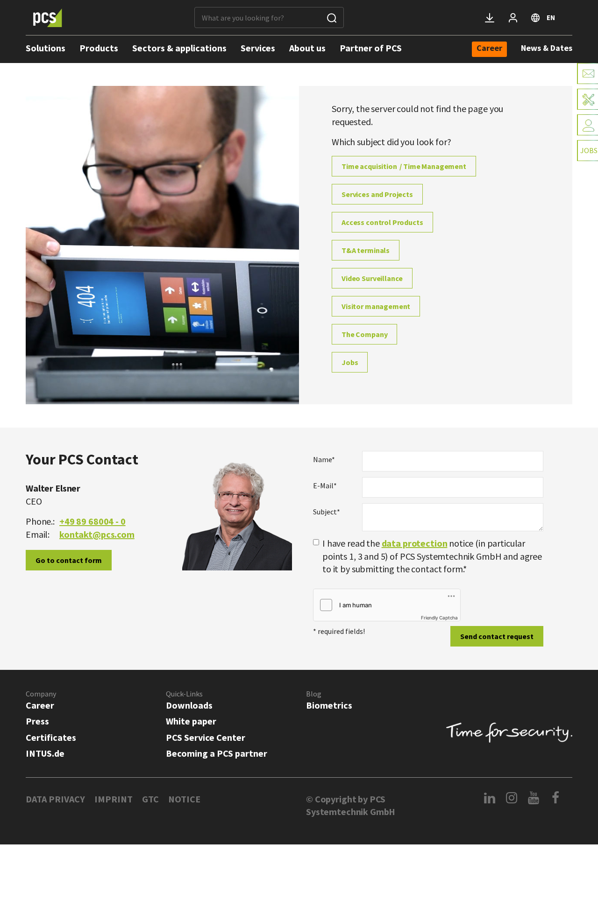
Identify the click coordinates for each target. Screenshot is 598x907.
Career (40, 705)
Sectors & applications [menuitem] (179, 48)
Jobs (350, 362)
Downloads (189, 705)
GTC (150, 799)
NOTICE (184, 799)
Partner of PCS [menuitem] (371, 48)
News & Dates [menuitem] (546, 47)
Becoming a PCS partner (216, 753)
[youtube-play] (534, 797)
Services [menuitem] (258, 48)
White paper (191, 721)
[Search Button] (331, 17)
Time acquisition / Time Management (404, 166)
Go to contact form (69, 560)
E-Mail (325, 485)
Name (324, 459)
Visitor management (376, 306)
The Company (364, 334)
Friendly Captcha (439, 617)
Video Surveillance (372, 278)
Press (37, 721)
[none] (489, 49)
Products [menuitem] (98, 48)
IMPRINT (113, 799)
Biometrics (329, 705)
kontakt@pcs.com (97, 534)
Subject (326, 511)
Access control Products (382, 222)
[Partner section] (513, 17)
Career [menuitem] (489, 48)
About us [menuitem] (307, 48)
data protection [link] (415, 543)
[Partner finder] (587, 124)
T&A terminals (366, 250)
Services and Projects (377, 194)
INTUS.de (45, 753)
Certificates (51, 737)
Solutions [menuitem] (45, 48)
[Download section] (489, 17)
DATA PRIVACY (55, 799)
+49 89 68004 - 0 (92, 521)
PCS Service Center (205, 737)
